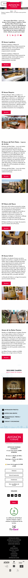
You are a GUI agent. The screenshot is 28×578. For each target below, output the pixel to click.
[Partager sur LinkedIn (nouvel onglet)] (12, 35)
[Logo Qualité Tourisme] (18, 570)
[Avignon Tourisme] (14, 5)
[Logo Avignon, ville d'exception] (6, 562)
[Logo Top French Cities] (6, 566)
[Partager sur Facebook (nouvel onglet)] (7, 35)
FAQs (14, 546)
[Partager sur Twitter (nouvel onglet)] (10, 35)
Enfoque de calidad (14, 557)
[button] (14, 74)
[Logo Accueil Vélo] (10, 570)
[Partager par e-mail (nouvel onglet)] (20, 35)
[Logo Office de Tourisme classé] (14, 566)
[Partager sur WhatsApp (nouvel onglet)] (15, 35)
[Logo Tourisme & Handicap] (22, 566)
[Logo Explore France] (22, 562)
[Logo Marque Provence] (14, 562)
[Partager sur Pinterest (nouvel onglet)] (18, 35)
